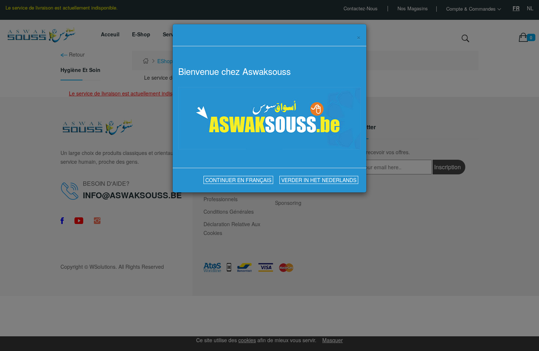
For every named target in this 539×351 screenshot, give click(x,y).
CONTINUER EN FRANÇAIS (238, 180)
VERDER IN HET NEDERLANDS (319, 180)
